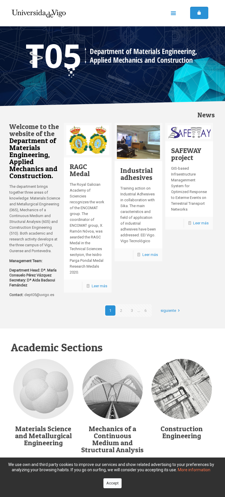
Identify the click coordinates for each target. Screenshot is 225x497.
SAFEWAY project (186, 154)
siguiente (168, 310)
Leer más (99, 286)
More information (194, 469)
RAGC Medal (80, 170)
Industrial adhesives (136, 174)
